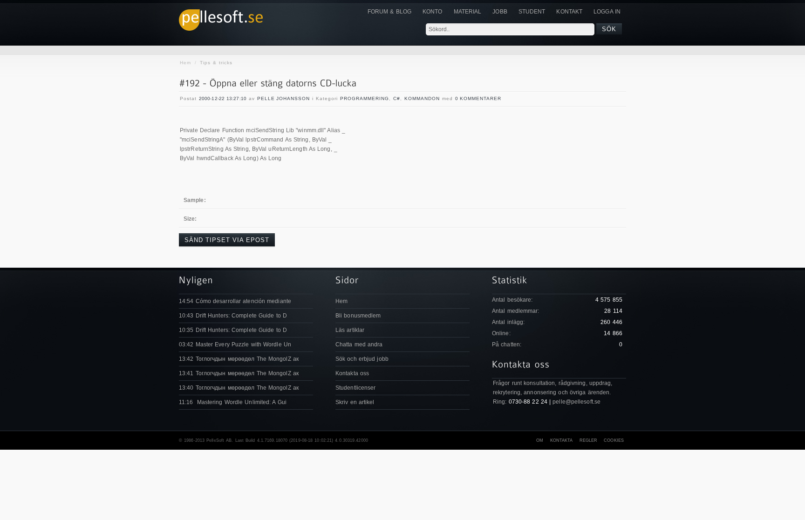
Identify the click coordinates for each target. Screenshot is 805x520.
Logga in (607, 11)
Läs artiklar (349, 330)
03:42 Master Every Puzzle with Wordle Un (235, 344)
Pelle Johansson (283, 98)
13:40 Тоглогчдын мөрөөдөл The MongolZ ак (239, 388)
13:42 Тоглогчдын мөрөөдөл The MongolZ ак (239, 359)
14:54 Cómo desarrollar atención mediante (235, 301)
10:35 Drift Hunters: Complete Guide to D (233, 330)
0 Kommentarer (478, 98)
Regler (589, 440)
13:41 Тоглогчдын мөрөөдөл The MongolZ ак (239, 373)
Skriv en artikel (355, 402)
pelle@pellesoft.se (576, 401)
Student (532, 11)
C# (396, 98)
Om (539, 440)
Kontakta (561, 440)
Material (468, 11)
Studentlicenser (355, 388)
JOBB (499, 11)
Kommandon (422, 98)
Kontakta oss (352, 373)
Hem (185, 62)
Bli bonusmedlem (358, 315)
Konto (433, 11)
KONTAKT (569, 11)
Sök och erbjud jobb (362, 359)
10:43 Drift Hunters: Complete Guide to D (233, 315)
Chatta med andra (359, 344)
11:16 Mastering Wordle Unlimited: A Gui (233, 402)
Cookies (614, 440)
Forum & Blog (389, 11)
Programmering (364, 98)
